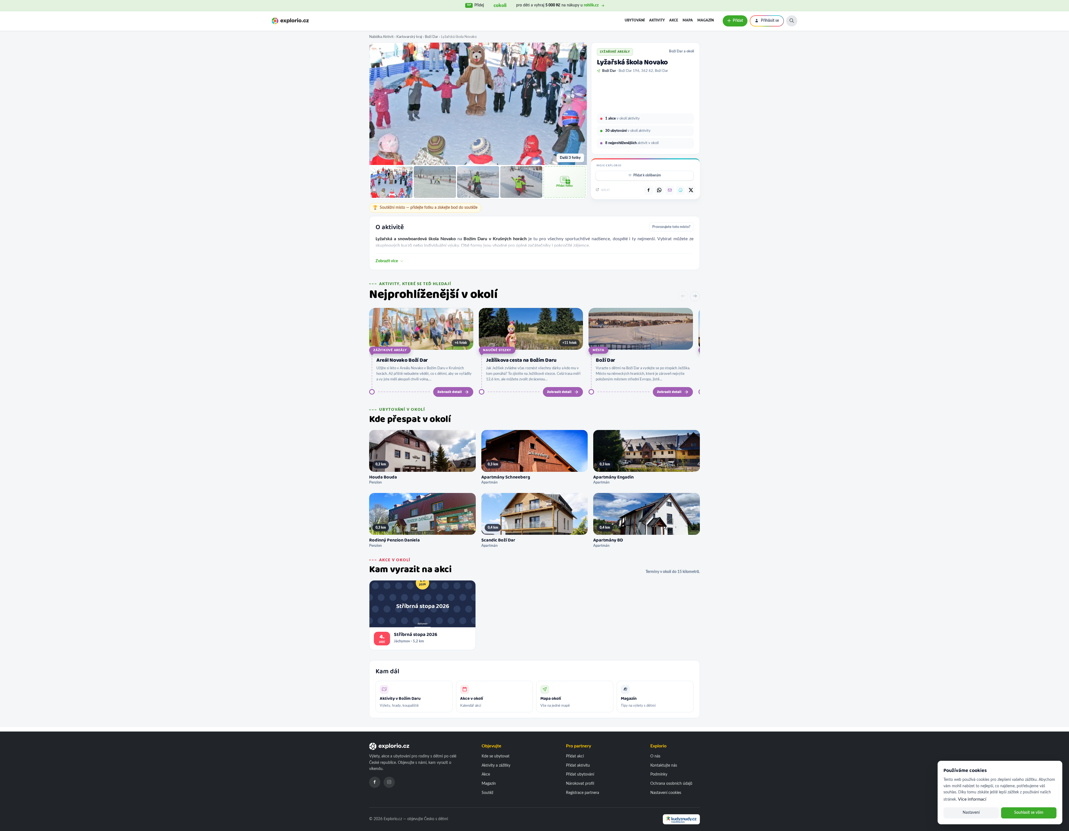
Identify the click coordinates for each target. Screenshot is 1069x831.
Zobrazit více (387, 261)
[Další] (695, 296)
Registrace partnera (582, 793)
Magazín (705, 20)
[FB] (648, 190)
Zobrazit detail (449, 392)
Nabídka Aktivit (381, 36)
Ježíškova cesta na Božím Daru (521, 360)
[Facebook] (374, 782)
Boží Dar (431, 36)
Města (598, 350)
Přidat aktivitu (578, 765)
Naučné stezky (497, 350)
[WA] (659, 190)
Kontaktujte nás (663, 765)
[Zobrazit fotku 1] (392, 182)
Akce (673, 20)
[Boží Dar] (641, 329)
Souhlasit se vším (1028, 813)
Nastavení (971, 813)
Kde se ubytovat (495, 756)
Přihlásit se (770, 21)
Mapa (688, 20)
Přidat (738, 21)
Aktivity (657, 20)
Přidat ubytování (580, 774)
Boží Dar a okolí (681, 51)
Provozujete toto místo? (671, 227)
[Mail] (669, 190)
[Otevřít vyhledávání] (791, 20)
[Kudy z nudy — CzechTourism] (681, 819)
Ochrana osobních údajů (671, 784)
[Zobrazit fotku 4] (521, 182)
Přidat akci (575, 756)
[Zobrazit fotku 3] (478, 182)
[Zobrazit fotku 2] (435, 182)
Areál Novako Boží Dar (402, 360)
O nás (655, 756)
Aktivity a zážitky (496, 765)
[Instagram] (389, 782)
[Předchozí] (683, 296)
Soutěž (487, 793)
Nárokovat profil (580, 784)
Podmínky (658, 774)
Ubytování (635, 20)
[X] (690, 190)
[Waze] (680, 190)
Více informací (972, 799)
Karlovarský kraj (409, 36)
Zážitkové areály (389, 350)
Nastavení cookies (665, 793)
